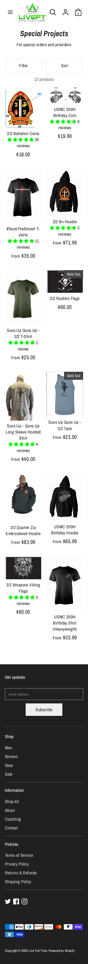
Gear (9, 765)
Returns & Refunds (21, 873)
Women (11, 756)
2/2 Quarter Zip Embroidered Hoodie (23, 530)
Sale (8, 774)
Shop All (12, 801)
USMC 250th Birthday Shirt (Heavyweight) (65, 623)
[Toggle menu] (10, 12)
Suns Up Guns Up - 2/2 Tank (64, 425)
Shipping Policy (18, 882)
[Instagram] (24, 901)
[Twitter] (8, 901)
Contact (11, 828)
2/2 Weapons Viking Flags (23, 588)
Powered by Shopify (62, 950)
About (10, 810)
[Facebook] (16, 901)
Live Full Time (38, 950)
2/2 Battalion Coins (23, 133)
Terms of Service (19, 855)
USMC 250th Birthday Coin (65, 112)
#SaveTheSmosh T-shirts (23, 232)
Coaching (13, 819)
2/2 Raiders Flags (65, 298)
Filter (23, 66)
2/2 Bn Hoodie (65, 222)
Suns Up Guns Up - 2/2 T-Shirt (23, 333)
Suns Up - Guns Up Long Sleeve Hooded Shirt (23, 432)
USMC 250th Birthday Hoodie (64, 530)
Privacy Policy (17, 864)
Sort (64, 66)
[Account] (65, 10)
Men (8, 748)
